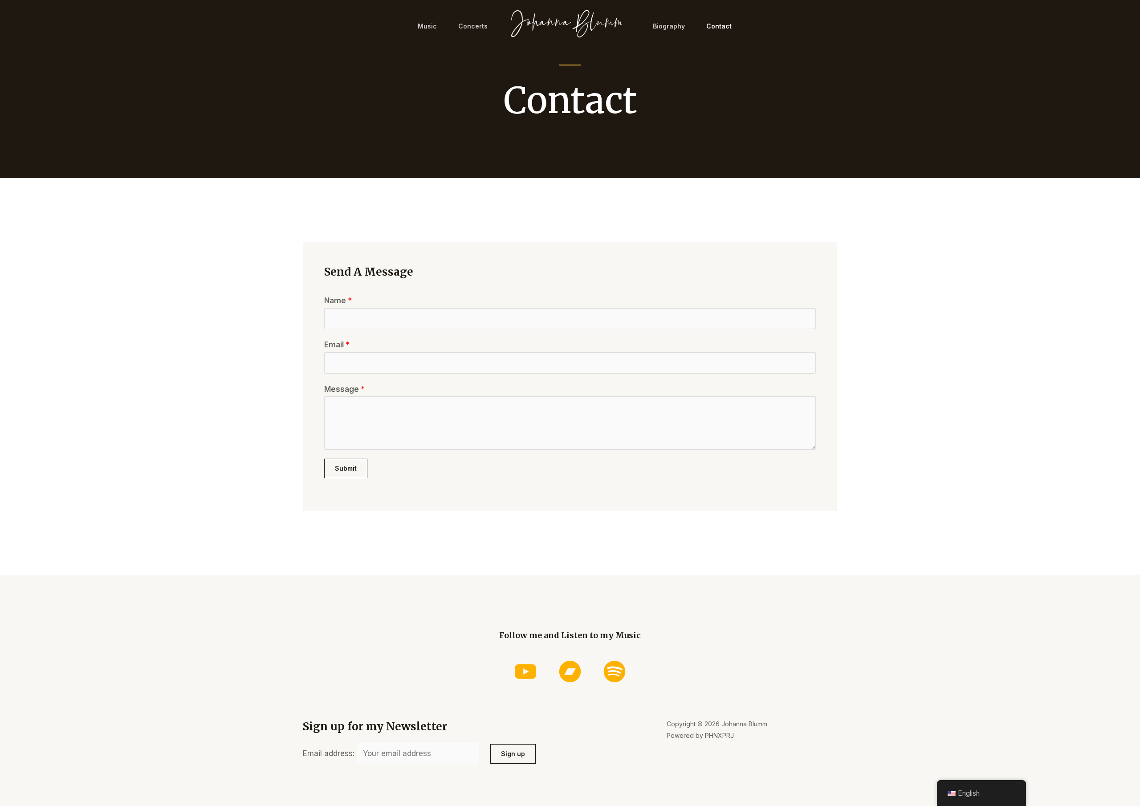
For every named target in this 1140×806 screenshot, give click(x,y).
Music (427, 26)
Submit (346, 468)
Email (337, 344)
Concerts (473, 26)
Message (344, 389)
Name (338, 300)
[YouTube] (525, 671)
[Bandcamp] (570, 671)
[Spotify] (614, 671)
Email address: (330, 753)
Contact (719, 26)
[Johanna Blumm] (566, 25)
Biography (669, 26)
